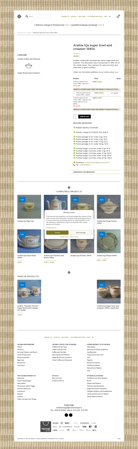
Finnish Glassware (24, 389)
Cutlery (20, 396)
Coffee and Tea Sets (59, 352)
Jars (88, 357)
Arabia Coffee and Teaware (64, 344)
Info (105, 16)
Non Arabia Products (26, 376)
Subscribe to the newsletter (26, 438)
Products (65, 16)
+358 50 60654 (60, 410)
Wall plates (91, 347)
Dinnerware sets (23, 357)
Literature (21, 391)
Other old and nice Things (26, 399)
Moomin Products (93, 363)
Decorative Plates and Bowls (97, 349)
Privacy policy (73, 236)
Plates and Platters (94, 383)
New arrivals (57, 378)
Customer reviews (94, 16)
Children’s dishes (93, 365)
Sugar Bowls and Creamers (62, 357)
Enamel (20, 394)
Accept (57, 232)
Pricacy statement (42, 438)
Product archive (58, 381)
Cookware (21, 365)
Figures (90, 360)
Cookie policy (64, 236)
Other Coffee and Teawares (62, 360)
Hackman (20, 378)
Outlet (55, 376)
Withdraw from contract (56, 438)
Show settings (81, 232)
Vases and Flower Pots (95, 355)
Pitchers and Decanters (95, 386)
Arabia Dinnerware (25, 344)
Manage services (51, 227)
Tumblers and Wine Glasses (97, 378)
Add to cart (84, 116)
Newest (74, 16)
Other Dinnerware (24, 355)
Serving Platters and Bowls (27, 352)
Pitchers (20, 349)
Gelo (119, 438)
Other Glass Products (95, 396)
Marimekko (21, 383)
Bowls (89, 381)
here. (116, 72)
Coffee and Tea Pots (59, 349)
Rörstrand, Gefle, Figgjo (26, 386)
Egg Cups (20, 360)
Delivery (82, 16)
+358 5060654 (84, 165)
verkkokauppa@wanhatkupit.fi (97, 162)
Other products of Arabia (98, 344)
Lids (88, 370)
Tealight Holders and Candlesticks (99, 391)
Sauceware (21, 363)
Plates (19, 347)
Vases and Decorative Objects (98, 394)
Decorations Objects (94, 368)
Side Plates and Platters (61, 355)
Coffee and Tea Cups (59, 347)
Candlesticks (91, 352)
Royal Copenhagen (24, 381)
